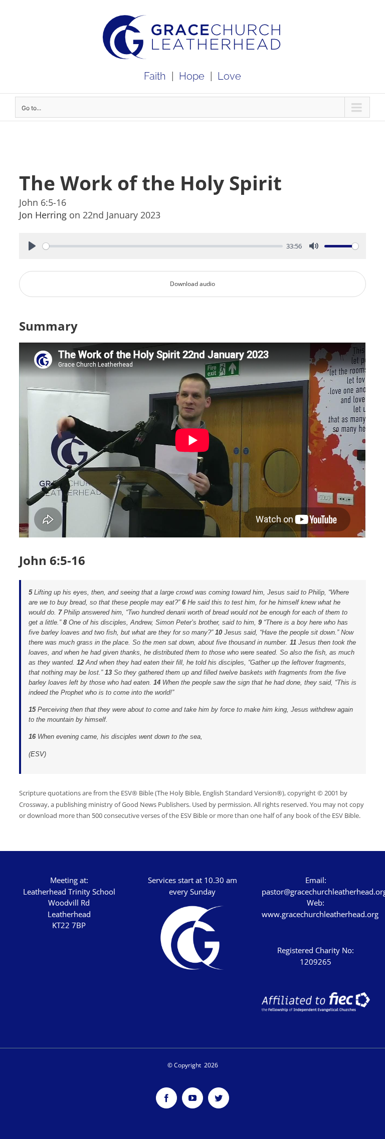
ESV (37, 754)
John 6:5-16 (52, 560)
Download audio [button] (192, 283)
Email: (315, 880)
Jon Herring (44, 215)
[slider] (162, 246)
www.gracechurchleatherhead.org (320, 914)
